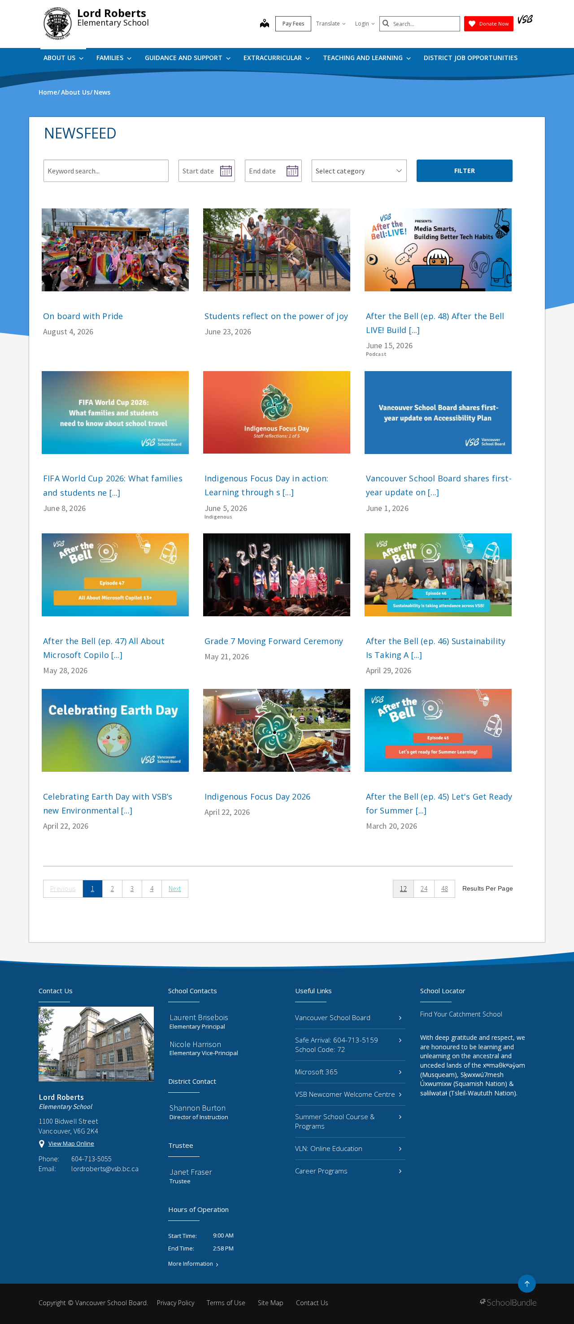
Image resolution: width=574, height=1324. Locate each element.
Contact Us (312, 1302)
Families (110, 57)
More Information (190, 1264)
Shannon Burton (198, 1108)
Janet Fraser (191, 1172)
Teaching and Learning (363, 57)
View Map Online (71, 1143)
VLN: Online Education (328, 1148)
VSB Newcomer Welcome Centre (345, 1094)
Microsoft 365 (316, 1071)
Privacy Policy (175, 1302)
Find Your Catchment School (461, 1014)
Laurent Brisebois (199, 1017)
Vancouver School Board (332, 1017)
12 (403, 888)
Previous (63, 888)
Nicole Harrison (195, 1044)
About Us (60, 57)
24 (424, 888)
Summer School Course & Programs (335, 1121)
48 (444, 888)
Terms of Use (226, 1302)
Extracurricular (274, 57)
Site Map (270, 1302)
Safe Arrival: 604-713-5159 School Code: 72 (336, 1044)
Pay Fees (293, 23)
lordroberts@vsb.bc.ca (105, 1168)
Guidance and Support (184, 57)
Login (362, 23)
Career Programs (321, 1170)
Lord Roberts (111, 12)
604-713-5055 (91, 1158)
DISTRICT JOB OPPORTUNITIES (470, 57)
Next (175, 888)
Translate (328, 23)
